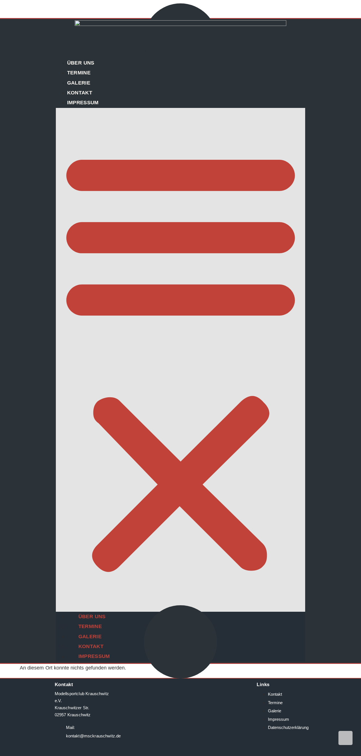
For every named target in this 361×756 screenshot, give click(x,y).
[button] (180, 360)
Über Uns (80, 63)
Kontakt (79, 93)
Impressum (83, 102)
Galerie (78, 83)
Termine (79, 73)
